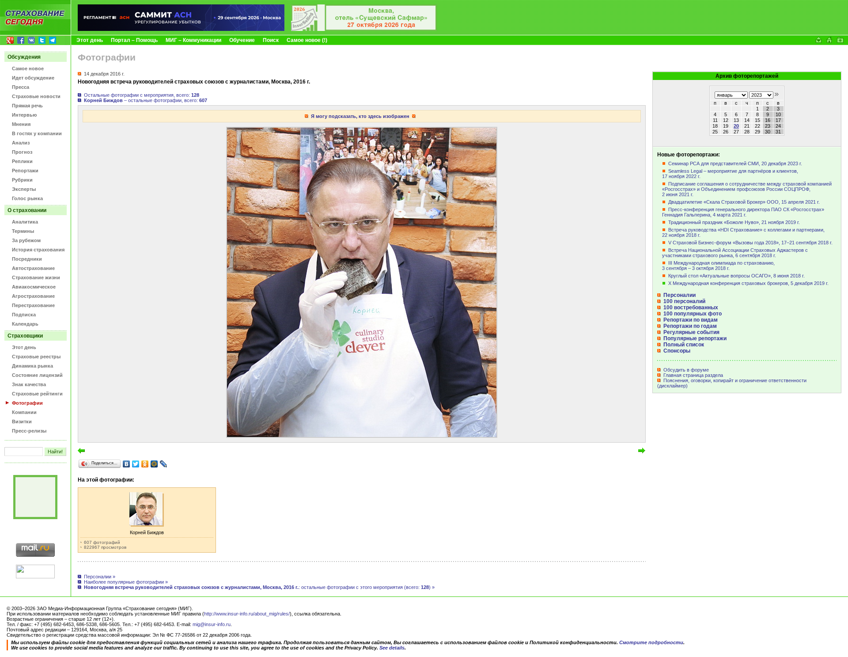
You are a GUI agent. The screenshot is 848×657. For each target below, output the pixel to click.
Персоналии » (99, 576)
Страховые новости (36, 96)
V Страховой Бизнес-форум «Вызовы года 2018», (750, 242)
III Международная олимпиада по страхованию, (718, 265)
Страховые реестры (36, 356)
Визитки (22, 421)
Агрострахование (33, 296)
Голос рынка (27, 198)
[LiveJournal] (163, 464)
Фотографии (27, 403)
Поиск (271, 40)
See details (392, 647)
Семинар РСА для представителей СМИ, (735, 163)
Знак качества (29, 384)
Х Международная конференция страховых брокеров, (748, 283)
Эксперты (24, 189)
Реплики (22, 161)
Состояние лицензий (37, 375)
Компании (24, 412)
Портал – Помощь (134, 40)
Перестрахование (33, 305)
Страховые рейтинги (37, 393)
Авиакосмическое (34, 286)
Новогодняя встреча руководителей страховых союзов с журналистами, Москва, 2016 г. (191, 587)
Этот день (89, 40)
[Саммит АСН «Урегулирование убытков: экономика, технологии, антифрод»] (181, 29)
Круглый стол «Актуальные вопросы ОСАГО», (736, 275)
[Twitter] (135, 464)
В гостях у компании (37, 133)
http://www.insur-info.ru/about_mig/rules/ (247, 613)
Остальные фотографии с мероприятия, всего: (141, 95)
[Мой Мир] (154, 464)
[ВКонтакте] (126, 464)
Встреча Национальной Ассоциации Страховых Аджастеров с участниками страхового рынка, (735, 252)
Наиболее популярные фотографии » (126, 582)
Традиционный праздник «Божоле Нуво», (734, 222)
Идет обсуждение (33, 77)
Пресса (20, 87)
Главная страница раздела (692, 375)
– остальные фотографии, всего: (145, 100)
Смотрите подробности (651, 642)
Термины (23, 231)
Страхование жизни (36, 277)
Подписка (24, 314)
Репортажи (25, 170)
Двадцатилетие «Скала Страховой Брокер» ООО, (744, 202)
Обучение (242, 40)
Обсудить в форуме (685, 369)
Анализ (21, 142)
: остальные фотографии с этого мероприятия (367, 587)
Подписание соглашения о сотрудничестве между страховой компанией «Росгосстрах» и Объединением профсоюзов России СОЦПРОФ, (747, 189)
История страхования (38, 249)
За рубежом (26, 240)
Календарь (25, 324)
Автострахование (33, 268)
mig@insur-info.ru (212, 624)
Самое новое (28, 68)
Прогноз (22, 152)
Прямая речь (27, 105)
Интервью (24, 115)
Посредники (27, 259)
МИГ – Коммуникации (193, 40)
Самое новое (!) (307, 40)
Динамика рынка (32, 365)
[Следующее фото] (361, 435)
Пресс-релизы (29, 430)
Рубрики (22, 179)
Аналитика (25, 221)
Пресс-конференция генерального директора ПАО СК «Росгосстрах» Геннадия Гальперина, (743, 212)
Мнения (21, 124)
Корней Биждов (147, 532)
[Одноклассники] (145, 464)
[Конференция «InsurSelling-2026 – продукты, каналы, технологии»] (364, 29)
